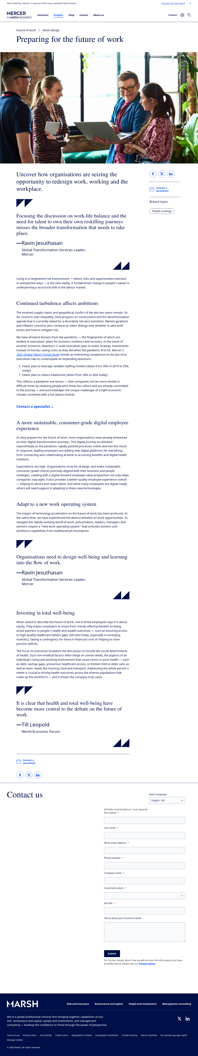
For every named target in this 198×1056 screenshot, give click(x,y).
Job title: (108, 903)
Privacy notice (147, 963)
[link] (20, 775)
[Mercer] (19, 15)
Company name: (113, 873)
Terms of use (13, 1035)
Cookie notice (61, 1035)
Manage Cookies (15, 1040)
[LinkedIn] (187, 1018)
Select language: (158, 794)
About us (98, 15)
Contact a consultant (29, 762)
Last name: (110, 828)
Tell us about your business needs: (123, 918)
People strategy (161, 211)
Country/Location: (114, 888)
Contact (172, 14)
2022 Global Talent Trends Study (37, 355)
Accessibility (46, 1035)
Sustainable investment (106, 1035)
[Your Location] (182, 15)
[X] (179, 1018)
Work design (51, 30)
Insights (58, 15)
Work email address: (115, 843)
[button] (190, 3)
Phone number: (112, 858)
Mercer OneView (149, 1035)
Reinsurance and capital (109, 1003)
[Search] (189, 15)
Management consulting (176, 1003)
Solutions (42, 15)
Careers (83, 15)
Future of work (26, 30)
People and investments (143, 1003)
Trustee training (129, 1035)
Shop (71, 15)
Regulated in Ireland (82, 1035)
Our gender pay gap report (173, 1035)
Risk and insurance (78, 1003)
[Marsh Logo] (22, 1004)
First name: (110, 812)
